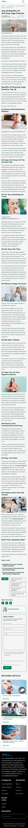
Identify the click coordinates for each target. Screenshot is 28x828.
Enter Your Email (7, 628)
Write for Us (19, 790)
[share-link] (2, 603)
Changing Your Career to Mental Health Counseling (12, 565)
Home (3, 6)
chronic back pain (18, 518)
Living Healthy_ (4, 15)
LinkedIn (3, 807)
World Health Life (11, 824)
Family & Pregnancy (6, 787)
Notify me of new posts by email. (11, 665)
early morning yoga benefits (16, 579)
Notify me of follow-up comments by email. (13, 661)
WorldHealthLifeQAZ (6, 17)
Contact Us (18, 787)
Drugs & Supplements (6, 784)
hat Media (20, 825)
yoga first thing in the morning (17, 594)
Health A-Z (4, 790)
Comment (5, 634)
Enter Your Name (7, 623)
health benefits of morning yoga (16, 584)
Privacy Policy (19, 793)
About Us (18, 784)
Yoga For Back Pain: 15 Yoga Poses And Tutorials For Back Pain (13, 573)
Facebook (3, 803)
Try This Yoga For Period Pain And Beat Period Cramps (13, 569)
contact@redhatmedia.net (9, 776)
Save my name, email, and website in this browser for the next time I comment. (14, 653)
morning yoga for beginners (16, 589)
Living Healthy (9, 6)
